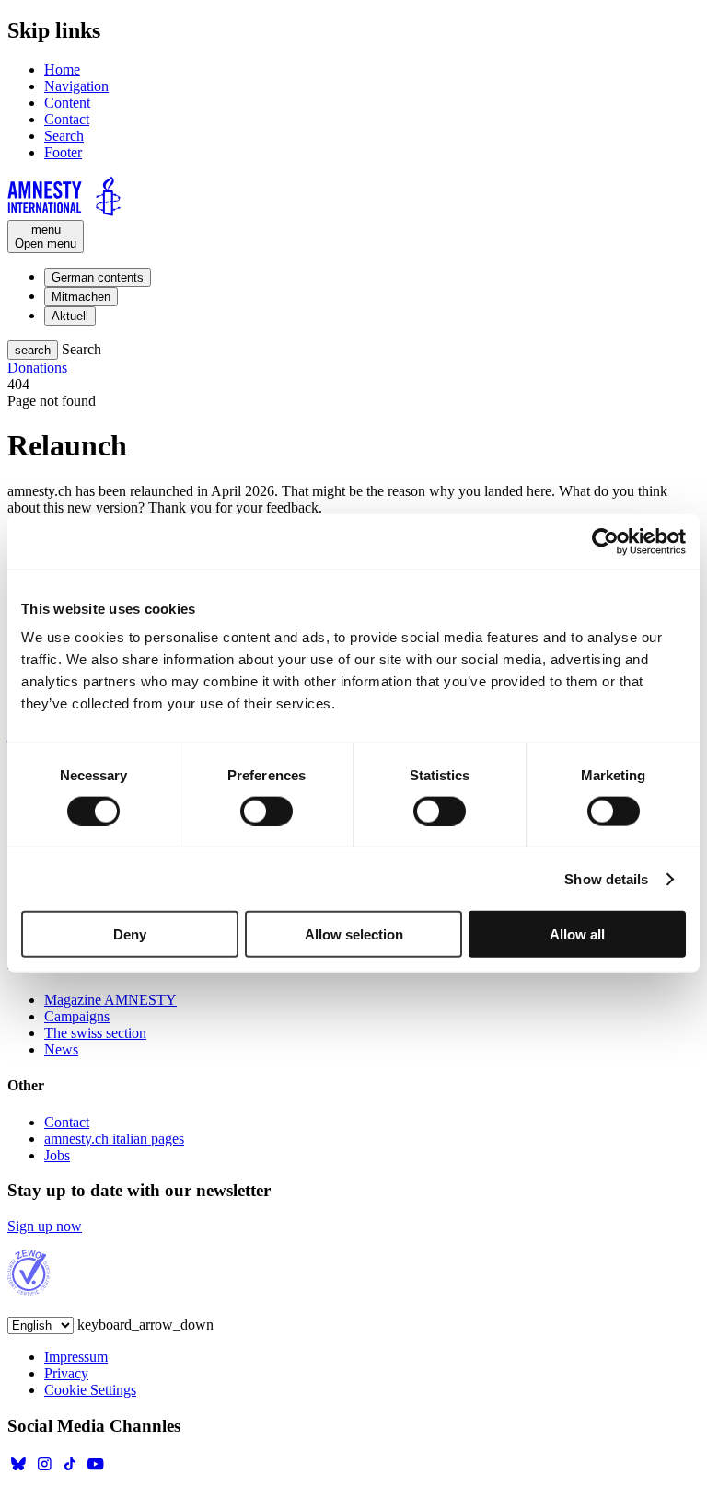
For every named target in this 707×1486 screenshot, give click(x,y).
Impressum (76, 1357)
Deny (129, 934)
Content (67, 102)
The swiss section (95, 1033)
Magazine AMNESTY (110, 1000)
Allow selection (354, 934)
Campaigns (77, 1016)
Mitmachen (81, 297)
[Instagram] (44, 1470)
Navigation (76, 86)
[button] (32, 350)
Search (64, 136)
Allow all (577, 934)
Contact (66, 119)
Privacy (66, 1373)
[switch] (266, 810)
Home (62, 69)
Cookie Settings (90, 1390)
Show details (606, 878)
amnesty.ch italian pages (114, 1138)
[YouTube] (96, 1470)
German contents (98, 277)
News (61, 1049)
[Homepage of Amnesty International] (353, 198)
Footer (63, 152)
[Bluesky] (18, 1470)
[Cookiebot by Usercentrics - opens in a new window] (605, 541)
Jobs (57, 1155)
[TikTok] (70, 1470)
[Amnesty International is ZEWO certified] (29, 1290)
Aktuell (70, 316)
